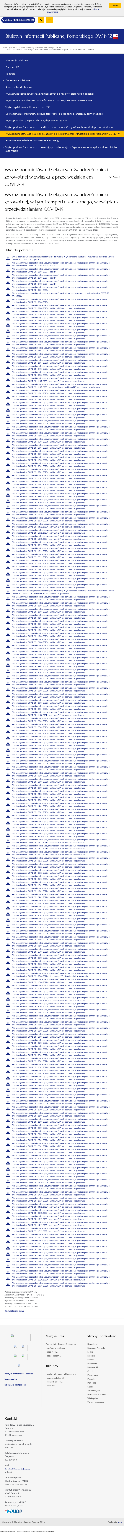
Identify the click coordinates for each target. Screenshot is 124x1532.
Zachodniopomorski (95, 1402)
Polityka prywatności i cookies (19, 1374)
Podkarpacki (92, 1375)
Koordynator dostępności (19, 87)
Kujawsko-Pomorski (96, 1348)
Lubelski (91, 1356)
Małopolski (92, 1363)
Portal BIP (50, 1386)
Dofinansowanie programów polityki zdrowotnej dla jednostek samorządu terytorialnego (54, 113)
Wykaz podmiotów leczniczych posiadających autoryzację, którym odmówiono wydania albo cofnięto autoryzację (61, 149)
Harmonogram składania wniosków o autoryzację (32, 140)
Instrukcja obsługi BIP (55, 1378)
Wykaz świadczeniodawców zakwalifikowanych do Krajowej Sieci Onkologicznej (48, 100)
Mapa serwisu (11, 1379)
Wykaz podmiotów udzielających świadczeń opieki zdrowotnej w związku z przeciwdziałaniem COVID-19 (62, 133)
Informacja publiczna (16, 60)
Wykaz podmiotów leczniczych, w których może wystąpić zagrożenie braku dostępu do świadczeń (59, 127)
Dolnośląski (92, 1344)
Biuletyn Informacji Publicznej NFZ (61, 1374)
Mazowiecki (92, 1367)
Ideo (120, 1522)
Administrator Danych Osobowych (61, 1344)
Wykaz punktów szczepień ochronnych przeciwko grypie (36, 120)
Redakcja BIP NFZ (54, 1382)
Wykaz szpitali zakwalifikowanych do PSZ (27, 107)
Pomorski (91, 1383)
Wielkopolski (92, 1398)
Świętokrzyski (93, 1390)
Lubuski (90, 1359)
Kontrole (10, 73)
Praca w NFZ (12, 67)
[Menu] (49, 20)
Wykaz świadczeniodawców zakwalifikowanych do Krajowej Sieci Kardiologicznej (49, 93)
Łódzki (90, 1352)
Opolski (90, 1371)
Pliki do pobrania (53, 1356)
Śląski (90, 1387)
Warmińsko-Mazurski (96, 1394)
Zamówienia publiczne (17, 80)
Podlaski (91, 1379)
